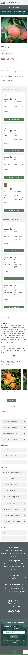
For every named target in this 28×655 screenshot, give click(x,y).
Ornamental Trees (21, 563)
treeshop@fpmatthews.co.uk (14, 584)
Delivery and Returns (14, 606)
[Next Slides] (24, 30)
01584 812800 (18, 583)
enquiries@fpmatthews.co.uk (14, 588)
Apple (3, 50)
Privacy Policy (14, 642)
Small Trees (14, 569)
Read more (12, 67)
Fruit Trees (11, 563)
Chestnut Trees (14, 556)
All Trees (4, 563)
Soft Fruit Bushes (9, 566)
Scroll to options (8, 53)
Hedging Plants (19, 566)
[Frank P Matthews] (10, 2)
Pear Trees (24, 553)
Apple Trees (9, 550)
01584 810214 (19, 587)
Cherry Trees (18, 550)
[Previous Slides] (4, 30)
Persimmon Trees (6, 553)
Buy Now (11, 400)
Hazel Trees (16, 553)
